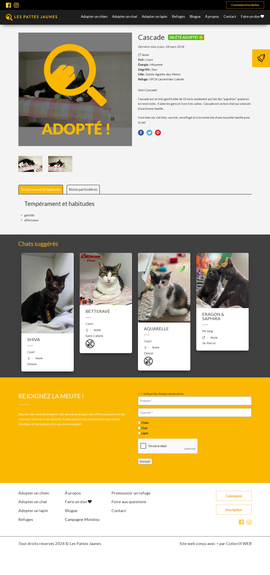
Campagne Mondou (82, 519)
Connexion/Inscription (245, 5)
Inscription (233, 509)
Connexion (234, 496)
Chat (144, 428)
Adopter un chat (124, 16)
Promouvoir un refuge (131, 493)
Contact (230, 16)
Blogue (195, 16)
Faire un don (251, 16)
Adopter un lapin (154, 16)
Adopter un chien (94, 16)
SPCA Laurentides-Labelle (167, 79)
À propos (212, 16)
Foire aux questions (128, 501)
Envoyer (145, 461)
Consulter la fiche (47, 299)
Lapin (144, 433)
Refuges (178, 16)
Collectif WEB (239, 543)
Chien (145, 422)
